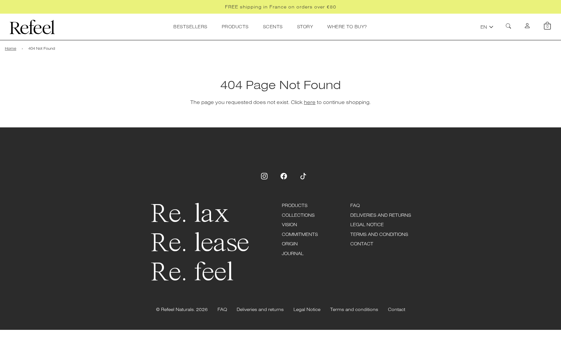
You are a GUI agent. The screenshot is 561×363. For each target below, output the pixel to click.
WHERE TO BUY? (347, 27)
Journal (293, 253)
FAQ (355, 205)
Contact (361, 244)
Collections (298, 215)
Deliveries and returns (380, 215)
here (310, 102)
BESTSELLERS (190, 27)
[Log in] (527, 27)
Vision (289, 224)
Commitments (300, 234)
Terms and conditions (379, 234)
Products (294, 205)
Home (10, 48)
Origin (290, 244)
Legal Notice (367, 224)
